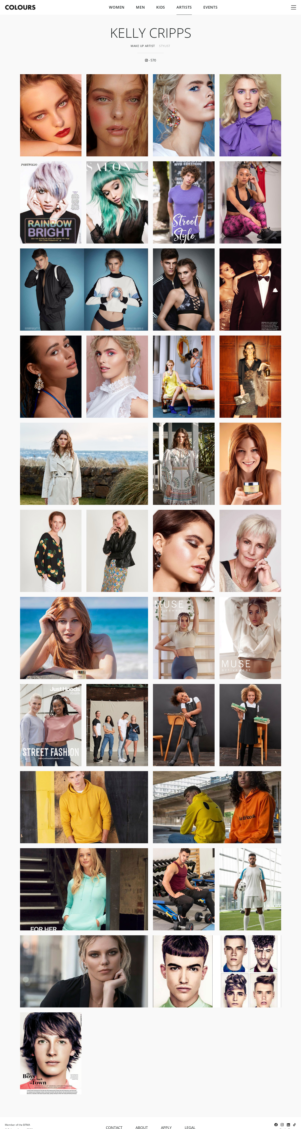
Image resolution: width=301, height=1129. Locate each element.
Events (210, 7)
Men (140, 7)
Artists (184, 7)
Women (116, 7)
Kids (160, 7)
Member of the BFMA (17, 1124)
